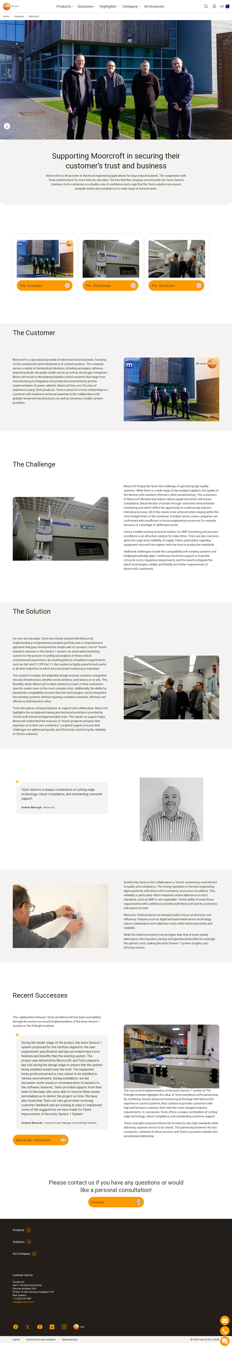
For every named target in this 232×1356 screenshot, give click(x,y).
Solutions (19, 16)
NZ (222, 6)
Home (6, 16)
